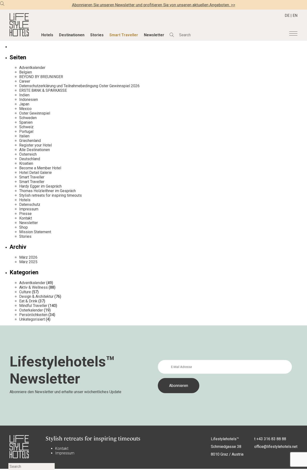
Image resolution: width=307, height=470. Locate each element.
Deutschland (29, 159)
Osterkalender (31, 310)
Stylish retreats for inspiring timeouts (50, 195)
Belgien (25, 72)
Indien (24, 95)
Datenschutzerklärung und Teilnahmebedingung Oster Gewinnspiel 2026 (79, 86)
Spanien (26, 122)
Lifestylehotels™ (225, 439)
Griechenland (30, 140)
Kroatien (26, 163)
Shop (23, 227)
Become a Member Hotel (40, 168)
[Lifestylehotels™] (19, 35)
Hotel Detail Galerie (35, 172)
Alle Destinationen (34, 149)
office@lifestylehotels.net (275, 446)
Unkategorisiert (32, 319)
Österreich (28, 154)
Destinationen (71, 35)
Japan (24, 104)
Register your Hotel (35, 145)
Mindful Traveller (33, 305)
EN (295, 15)
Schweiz (26, 127)
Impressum (28, 209)
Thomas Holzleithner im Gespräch (47, 191)
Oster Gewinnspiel (34, 113)
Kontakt (25, 218)
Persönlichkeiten (33, 314)
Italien (24, 136)
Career (24, 81)
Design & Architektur (36, 296)
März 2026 (28, 257)
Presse (25, 213)
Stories (97, 35)
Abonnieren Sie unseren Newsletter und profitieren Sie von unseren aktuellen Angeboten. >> (153, 4)
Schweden (28, 118)
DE (287, 15)
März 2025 (28, 262)
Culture (25, 292)
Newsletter (154, 35)
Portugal (26, 131)
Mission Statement (35, 232)
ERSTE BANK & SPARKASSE (43, 90)
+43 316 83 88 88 (271, 439)
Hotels (47, 35)
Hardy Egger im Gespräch (40, 186)
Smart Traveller (123, 35)
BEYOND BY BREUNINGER (41, 76)
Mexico (25, 108)
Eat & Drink (28, 301)
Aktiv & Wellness (33, 287)
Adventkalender (32, 67)
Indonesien (28, 99)
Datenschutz (29, 204)
